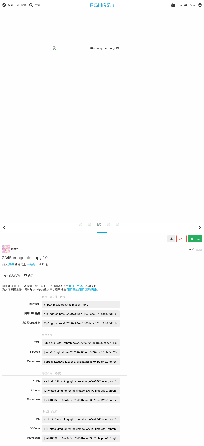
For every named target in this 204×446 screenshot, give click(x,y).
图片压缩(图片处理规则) (82, 289)
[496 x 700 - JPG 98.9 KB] (171, 238)
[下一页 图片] (200, 228)
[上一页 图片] (4, 228)
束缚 (11, 264)
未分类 (31, 264)
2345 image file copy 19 (25, 257)
